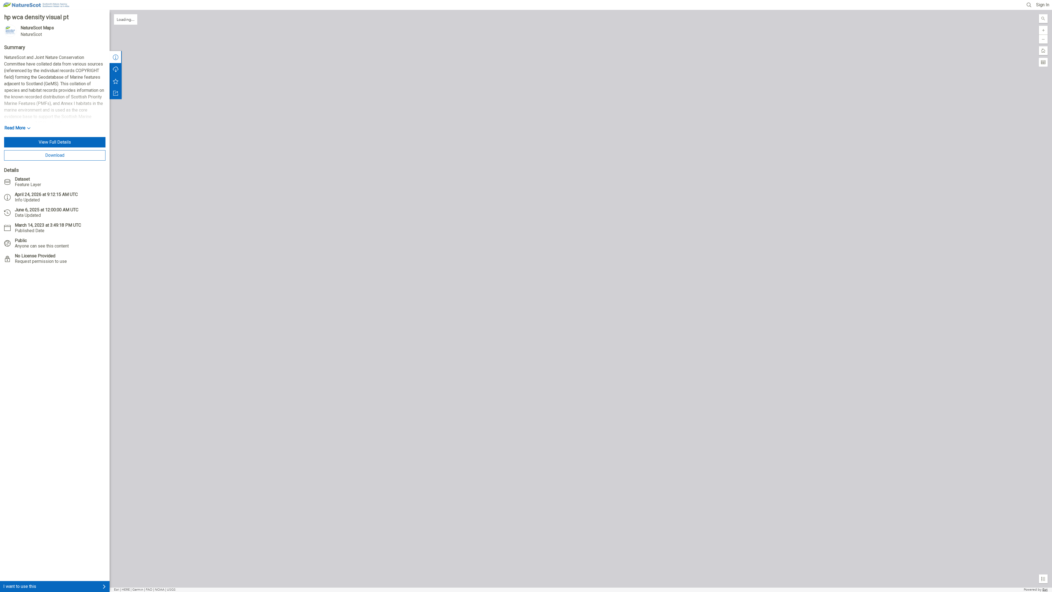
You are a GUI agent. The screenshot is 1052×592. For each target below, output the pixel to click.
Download (54, 155)
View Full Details (55, 142)
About (116, 57)
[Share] (116, 93)
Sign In (1042, 4)
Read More (14, 127)
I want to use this (19, 586)
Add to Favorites (116, 81)
